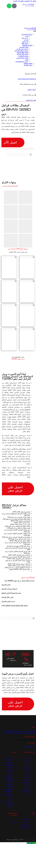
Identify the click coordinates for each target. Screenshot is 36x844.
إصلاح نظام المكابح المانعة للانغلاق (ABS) (14, 605)
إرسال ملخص (31, 89)
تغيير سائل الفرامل (7, 597)
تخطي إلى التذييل (18, 1)
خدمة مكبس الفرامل (8, 601)
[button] (18, 585)
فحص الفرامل (5, 585)
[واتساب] (9, 6)
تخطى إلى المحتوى (30, 1)
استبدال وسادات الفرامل (9, 589)
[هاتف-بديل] (14, 6)
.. (6, 839)
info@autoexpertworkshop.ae (27, 79)
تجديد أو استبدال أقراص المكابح (11, 593)
